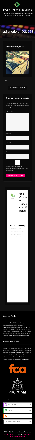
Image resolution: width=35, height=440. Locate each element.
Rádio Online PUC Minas (17, 10)
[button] (34, 2)
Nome (8, 133)
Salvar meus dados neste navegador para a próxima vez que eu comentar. (17, 169)
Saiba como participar (22, 359)
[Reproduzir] (10, 226)
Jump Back (24, 226)
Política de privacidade (17, 436)
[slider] (14, 225)
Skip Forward (26, 226)
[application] (17, 225)
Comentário (10, 111)
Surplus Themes (9, 434)
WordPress (27, 434)
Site (7, 152)
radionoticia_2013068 (16, 47)
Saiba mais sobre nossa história (19, 336)
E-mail (8, 143)
